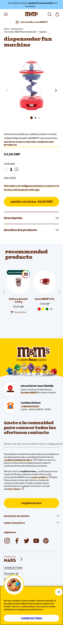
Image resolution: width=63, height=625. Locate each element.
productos (16, 28)
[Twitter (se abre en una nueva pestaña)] (26, 540)
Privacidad (9, 573)
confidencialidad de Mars (18, 460)
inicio (6, 28)
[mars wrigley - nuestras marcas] (13, 559)
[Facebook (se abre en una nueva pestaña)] (16, 540)
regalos (43, 31)
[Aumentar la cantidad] (16, 169)
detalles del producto (20, 230)
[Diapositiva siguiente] (56, 90)
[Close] (59, 592)
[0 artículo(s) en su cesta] (57, 14)
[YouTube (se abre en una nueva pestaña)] (36, 540)
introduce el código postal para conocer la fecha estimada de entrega (31, 187)
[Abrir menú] (6, 14)
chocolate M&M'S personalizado (20, 31)
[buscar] (49, 14)
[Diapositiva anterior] (5, 292)
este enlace (13, 489)
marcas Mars (40, 477)
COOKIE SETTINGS (13, 567)
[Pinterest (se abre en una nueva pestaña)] (45, 540)
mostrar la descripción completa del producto (29, 143)
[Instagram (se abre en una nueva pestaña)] (7, 540)
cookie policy (27, 606)
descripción (13, 218)
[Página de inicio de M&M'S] (31, 14)
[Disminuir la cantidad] (6, 169)
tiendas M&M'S (29, 392)
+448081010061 (30, 406)
